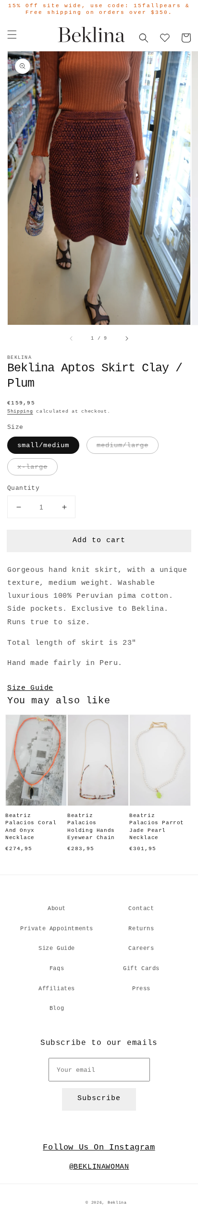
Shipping (20, 411)
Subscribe (99, 1098)
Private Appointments (56, 928)
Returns (141, 928)
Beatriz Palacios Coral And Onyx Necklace (30, 827)
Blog (57, 1008)
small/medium (43, 445)
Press (141, 988)
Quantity (23, 488)
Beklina (117, 1202)
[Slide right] (126, 339)
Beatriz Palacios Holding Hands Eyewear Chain (91, 827)
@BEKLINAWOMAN (99, 1167)
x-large (32, 467)
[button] (12, 34)
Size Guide (30, 688)
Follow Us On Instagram (99, 1147)
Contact (141, 908)
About (57, 908)
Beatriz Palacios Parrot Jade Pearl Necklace (156, 827)
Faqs (57, 968)
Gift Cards (141, 968)
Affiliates (56, 988)
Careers (141, 948)
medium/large (122, 445)
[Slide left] (71, 339)
